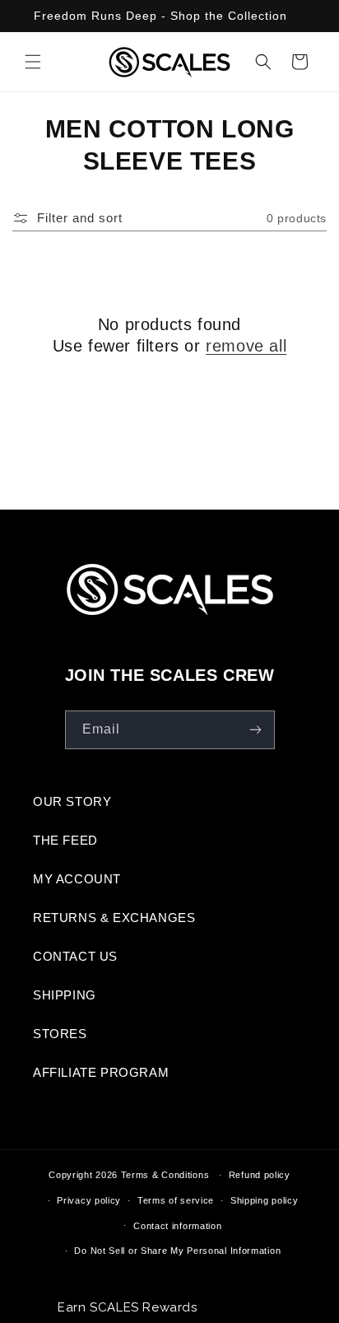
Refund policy (259, 1175)
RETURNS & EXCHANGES (114, 918)
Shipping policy (264, 1200)
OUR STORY (72, 801)
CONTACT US (75, 956)
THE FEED (65, 840)
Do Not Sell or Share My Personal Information (177, 1250)
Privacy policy (89, 1200)
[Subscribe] (256, 729)
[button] (33, 62)
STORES (60, 1034)
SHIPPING (64, 995)
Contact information (177, 1226)
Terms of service (175, 1200)
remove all (246, 346)
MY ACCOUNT (77, 879)
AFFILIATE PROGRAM (101, 1072)
